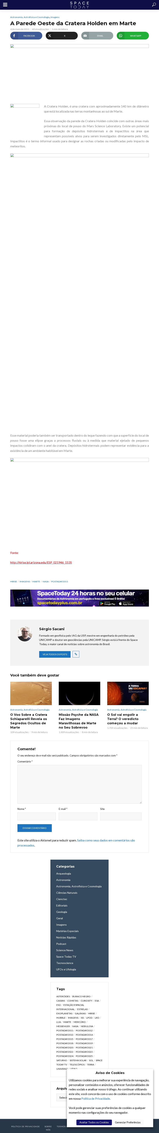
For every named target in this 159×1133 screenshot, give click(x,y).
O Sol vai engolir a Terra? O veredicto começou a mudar (122, 719)
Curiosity (86, 1000)
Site (102, 808)
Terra (90, 1064)
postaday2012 (84, 1030)
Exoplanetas (64, 1013)
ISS (82, 1017)
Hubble (61, 1017)
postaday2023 (84, 1051)
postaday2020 (64, 1047)
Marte (36, 581)
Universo (62, 1068)
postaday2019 (84, 1043)
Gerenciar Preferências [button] (128, 1122)
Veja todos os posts (55, 654)
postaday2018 (64, 1043)
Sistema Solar (78, 1060)
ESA (97, 1000)
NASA (46, 581)
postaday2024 (64, 1056)
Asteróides (63, 996)
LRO (97, 1017)
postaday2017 (84, 1039)
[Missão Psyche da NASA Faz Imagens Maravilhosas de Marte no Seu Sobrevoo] (79, 693)
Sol (91, 1060)
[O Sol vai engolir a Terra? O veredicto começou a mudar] (128, 693)
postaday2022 (64, 1051)
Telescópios (77, 1064)
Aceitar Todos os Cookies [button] (94, 1122)
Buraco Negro (81, 996)
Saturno (61, 1060)
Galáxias (80, 1013)
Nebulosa (87, 1026)
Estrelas (82, 1009)
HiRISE (13, 581)
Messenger (63, 1026)
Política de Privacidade (95, 1098)
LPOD (89, 1017)
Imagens (55, 17)
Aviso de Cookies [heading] (110, 1073)
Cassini (60, 1000)
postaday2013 (64, 1034)
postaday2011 (59, 581)
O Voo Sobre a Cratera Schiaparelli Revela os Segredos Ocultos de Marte (28, 721)
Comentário (25, 761)
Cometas (72, 1000)
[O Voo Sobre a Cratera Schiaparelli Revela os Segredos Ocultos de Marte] (31, 693)
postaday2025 (84, 1056)
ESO (58, 1004)
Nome (21, 808)
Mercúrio (80, 1022)
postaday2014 (84, 1034)
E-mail (63, 808)
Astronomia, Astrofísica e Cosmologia (29, 17)
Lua (58, 1022)
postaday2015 (64, 1039)
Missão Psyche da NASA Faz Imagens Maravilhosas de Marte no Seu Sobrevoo (79, 721)
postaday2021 (84, 1047)
